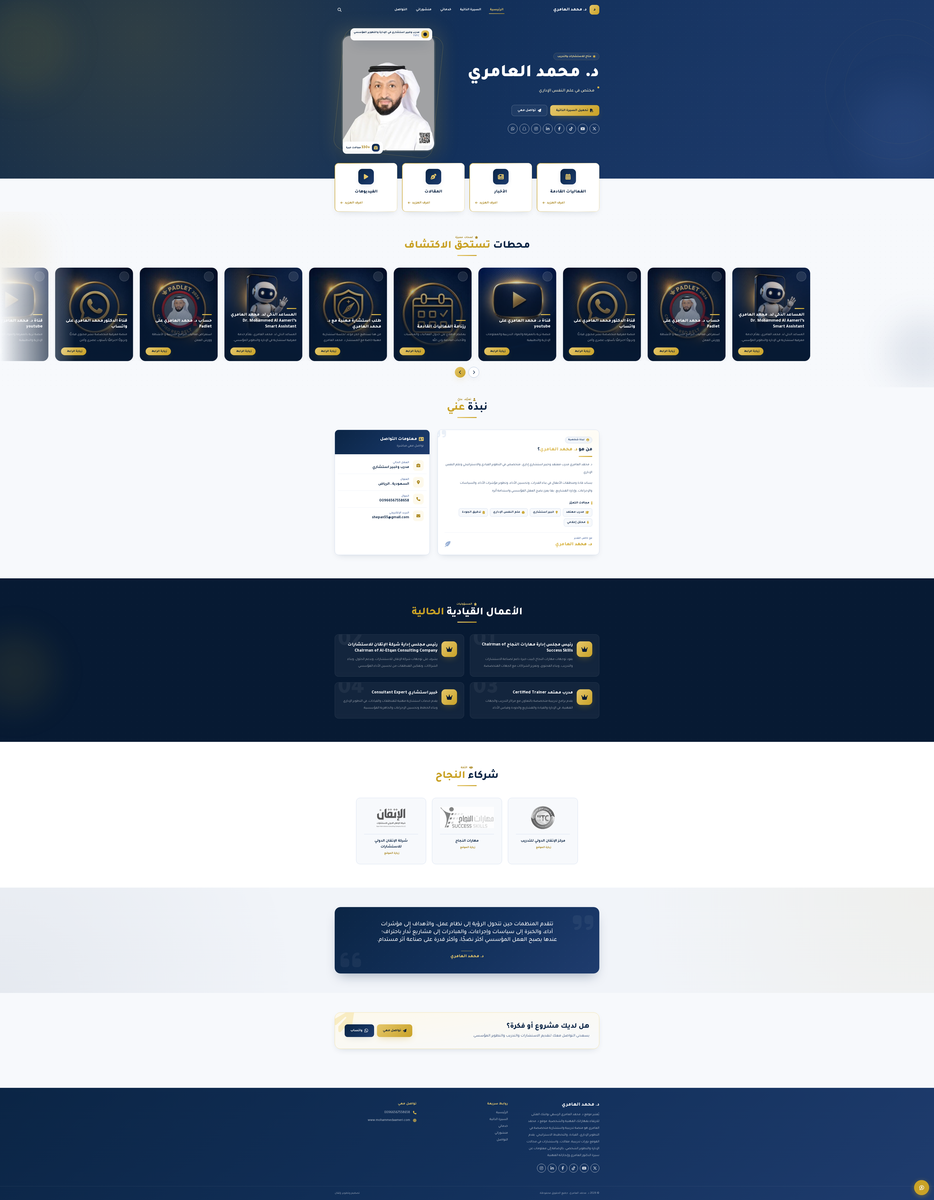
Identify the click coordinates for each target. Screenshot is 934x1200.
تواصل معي (527, 110)
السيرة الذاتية (470, 9)
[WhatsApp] (513, 129)
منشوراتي (423, 9)
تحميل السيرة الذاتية (572, 110)
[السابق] (473, 372)
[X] (594, 129)
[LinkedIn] (548, 129)
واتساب (356, 1030)
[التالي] (460, 372)
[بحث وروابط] (339, 10)
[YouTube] (583, 129)
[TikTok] (571, 129)
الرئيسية (496, 9)
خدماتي (445, 9)
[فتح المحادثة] (921, 1187)
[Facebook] (559, 129)
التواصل (401, 9)
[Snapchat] (524, 129)
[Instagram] (536, 129)
